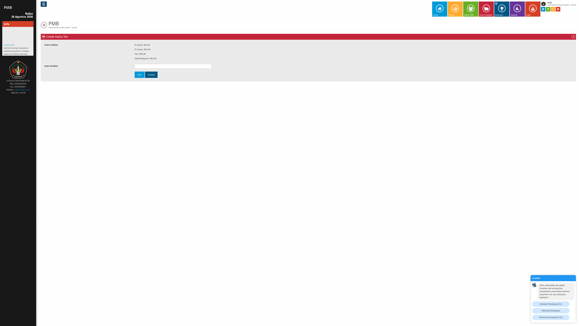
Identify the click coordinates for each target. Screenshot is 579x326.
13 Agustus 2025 (9, 37)
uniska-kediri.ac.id (22, 89)
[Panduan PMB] (558, 9)
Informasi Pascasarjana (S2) (550, 317)
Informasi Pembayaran (551, 311)
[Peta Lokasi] (548, 9)
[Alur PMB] (553, 9)
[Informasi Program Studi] (543, 9)
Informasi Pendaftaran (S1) (551, 304)
